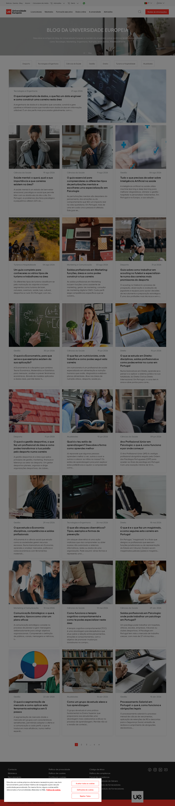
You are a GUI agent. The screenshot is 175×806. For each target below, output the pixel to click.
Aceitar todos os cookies (85, 783)
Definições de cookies (85, 790)
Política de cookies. (53, 790)
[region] (52, 790)
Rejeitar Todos (85, 796)
